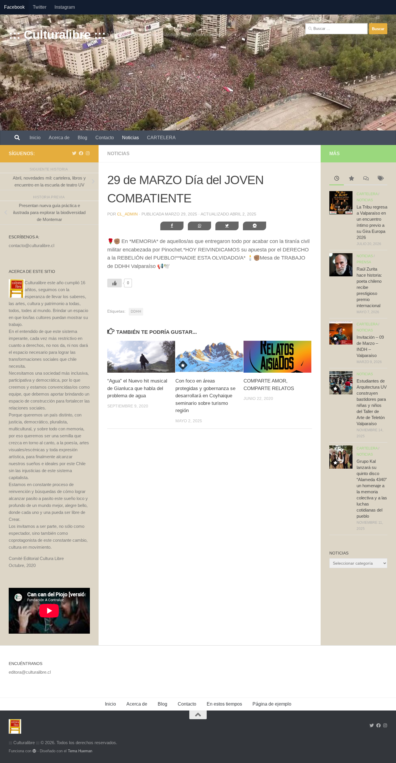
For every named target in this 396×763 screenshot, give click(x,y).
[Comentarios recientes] (365, 179)
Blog (82, 137)
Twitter (39, 7)
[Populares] (351, 179)
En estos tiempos (224, 704)
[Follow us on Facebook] (81, 153)
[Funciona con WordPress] (34, 751)
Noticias (130, 137)
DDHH (136, 311)
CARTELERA (161, 137)
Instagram (65, 7)
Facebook (14, 7)
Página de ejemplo (272, 704)
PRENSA (364, 262)
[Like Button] (114, 283)
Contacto (104, 137)
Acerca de (59, 137)
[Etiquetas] (380, 179)
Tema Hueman (80, 751)
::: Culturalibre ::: (57, 34)
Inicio (35, 137)
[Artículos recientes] (336, 179)
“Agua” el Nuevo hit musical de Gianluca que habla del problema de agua (137, 388)
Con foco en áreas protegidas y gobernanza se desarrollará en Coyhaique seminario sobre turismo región (205, 395)
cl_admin (127, 214)
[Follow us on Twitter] (74, 153)
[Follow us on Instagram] (88, 153)
